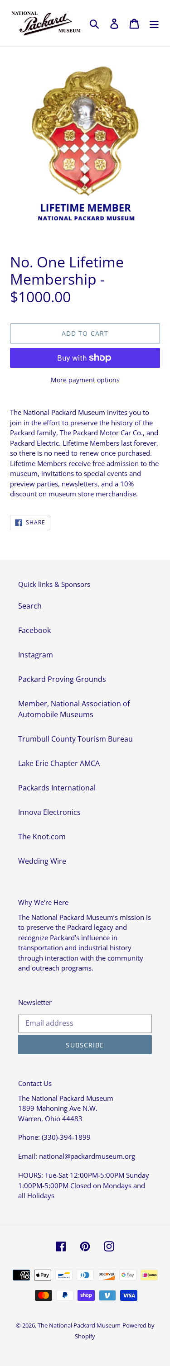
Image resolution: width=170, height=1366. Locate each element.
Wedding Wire (42, 861)
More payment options (85, 380)
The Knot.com (42, 837)
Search (30, 606)
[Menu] (154, 23)
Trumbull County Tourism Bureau (75, 739)
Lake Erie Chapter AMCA (59, 763)
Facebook (34, 630)
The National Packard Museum (79, 1325)
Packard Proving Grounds (62, 679)
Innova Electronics (49, 812)
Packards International (57, 788)
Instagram (35, 655)
